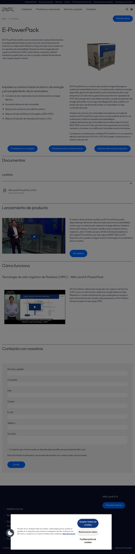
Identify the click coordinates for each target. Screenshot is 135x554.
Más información (68, 534)
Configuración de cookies (88, 540)
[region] (61, 532)
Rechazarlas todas (88, 532)
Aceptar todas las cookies (88, 523)
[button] (10, 533)
